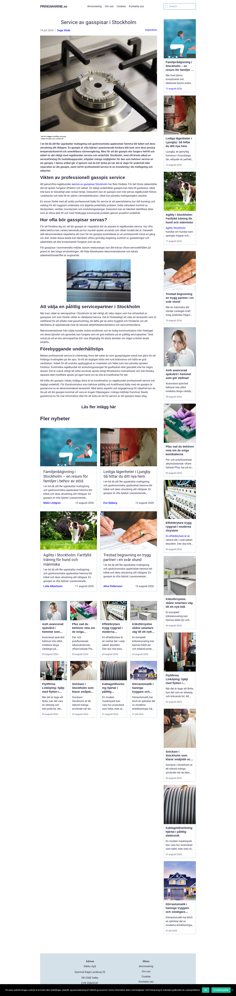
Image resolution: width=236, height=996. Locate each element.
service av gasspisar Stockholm (90, 184)
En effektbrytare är (176, 536)
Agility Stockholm (176, 227)
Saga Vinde (63, 30)
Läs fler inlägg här (98, 407)
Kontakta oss (136, 6)
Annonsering (94, 6)
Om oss (109, 6)
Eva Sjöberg (110, 502)
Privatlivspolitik (221, 990)
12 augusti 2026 (174, 88)
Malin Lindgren (52, 502)
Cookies (121, 6)
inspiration (151, 29)
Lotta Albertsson (52, 586)
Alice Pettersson (112, 586)
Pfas (177, 467)
